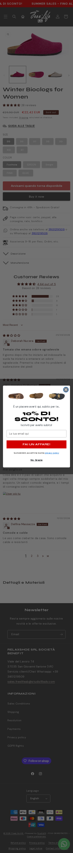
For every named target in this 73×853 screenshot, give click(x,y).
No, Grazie (36, 460)
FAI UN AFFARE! (36, 444)
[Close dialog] (66, 389)
